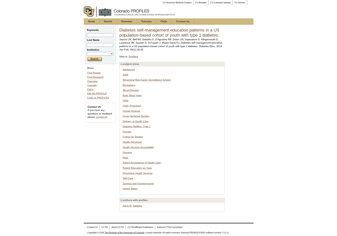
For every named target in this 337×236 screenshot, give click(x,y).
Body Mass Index (132, 95)
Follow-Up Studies (133, 136)
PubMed (133, 56)
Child (125, 100)
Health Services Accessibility (138, 147)
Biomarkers (129, 85)
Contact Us (182, 21)
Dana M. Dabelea (132, 205)
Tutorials (146, 21)
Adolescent (129, 69)
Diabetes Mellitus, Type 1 (137, 126)
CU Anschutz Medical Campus (177, 2)
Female (127, 131)
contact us (101, 117)
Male (125, 157)
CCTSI (104, 227)
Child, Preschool (132, 105)
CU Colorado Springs (220, 2)
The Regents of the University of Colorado (124, 232)
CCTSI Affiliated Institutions (140, 227)
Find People (94, 72)
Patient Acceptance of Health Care (142, 162)
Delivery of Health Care (135, 121)
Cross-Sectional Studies (136, 116)
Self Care (128, 178)
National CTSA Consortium (170, 227)
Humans (127, 152)
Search (108, 21)
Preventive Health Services (138, 173)
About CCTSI (117, 227)
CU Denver (239, 2)
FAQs (164, 21)
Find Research (95, 77)
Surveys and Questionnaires (138, 183)
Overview (126, 21)
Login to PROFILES (98, 97)
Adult (125, 74)
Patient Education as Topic (137, 167)
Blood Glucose (131, 90)
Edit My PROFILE (97, 93)
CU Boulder (201, 2)
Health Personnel (132, 142)
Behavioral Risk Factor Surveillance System (147, 79)
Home (91, 21)
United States (130, 188)
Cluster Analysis (131, 111)
